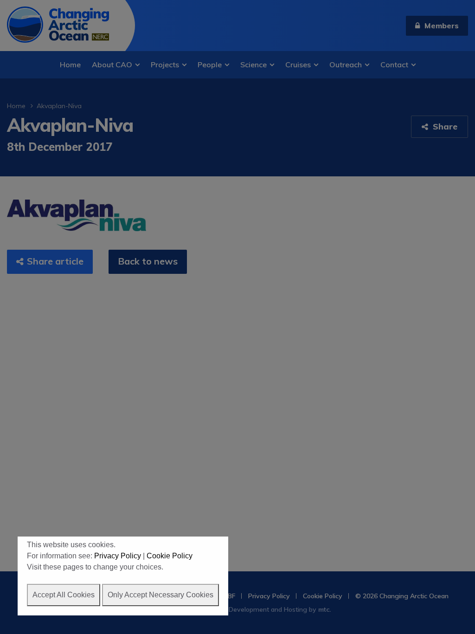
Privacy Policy (117, 556)
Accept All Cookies (63, 595)
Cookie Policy (170, 556)
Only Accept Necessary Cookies (160, 595)
